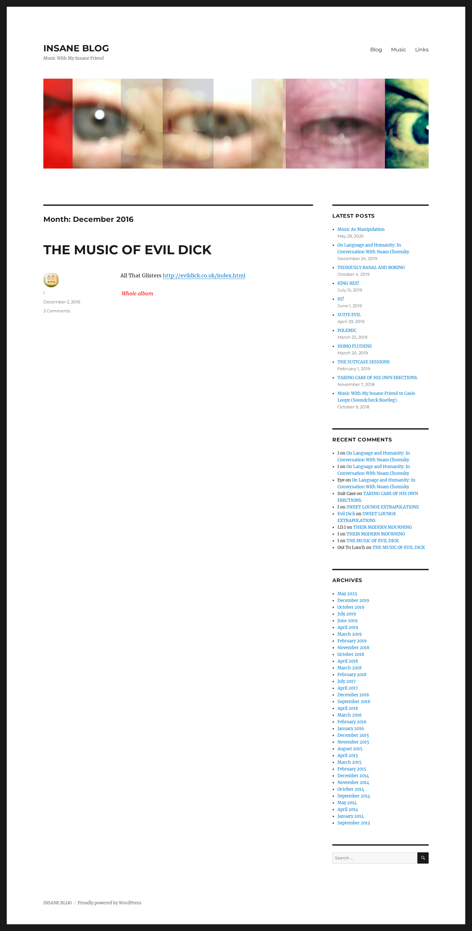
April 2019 (347, 627)
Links (422, 50)
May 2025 (347, 593)
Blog (376, 50)
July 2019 (346, 614)
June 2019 (347, 620)
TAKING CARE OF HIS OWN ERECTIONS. (377, 377)
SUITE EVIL (349, 315)
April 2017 (347, 688)
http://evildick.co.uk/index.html (204, 275)
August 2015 (350, 749)
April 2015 (347, 755)
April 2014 (347, 809)
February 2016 (352, 722)
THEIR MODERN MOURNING (382, 527)
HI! (340, 299)
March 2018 (349, 668)
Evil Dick (346, 514)
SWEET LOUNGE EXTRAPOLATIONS (382, 507)
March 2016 (349, 715)
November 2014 (353, 782)
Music (398, 50)
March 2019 (349, 634)
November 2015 (353, 742)
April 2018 (347, 661)
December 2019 (353, 600)
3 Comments (56, 310)
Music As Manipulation (361, 229)
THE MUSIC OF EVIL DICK (127, 249)
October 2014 (350, 789)
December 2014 (353, 776)
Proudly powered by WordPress (109, 903)
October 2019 (350, 607)
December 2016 (353, 695)
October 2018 (350, 654)
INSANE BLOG (76, 48)
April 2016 (347, 708)
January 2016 (350, 728)
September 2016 (354, 701)
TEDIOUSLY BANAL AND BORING (371, 267)
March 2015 (349, 762)
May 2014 (347, 802)
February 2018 (351, 674)
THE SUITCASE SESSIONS (363, 362)
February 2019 (352, 641)
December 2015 (353, 735)
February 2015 (351, 769)
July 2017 (346, 681)
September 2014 (353, 796)
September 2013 (353, 823)
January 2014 (350, 816)
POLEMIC (346, 330)
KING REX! (348, 283)
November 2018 (353, 647)
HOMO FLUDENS (354, 346)
